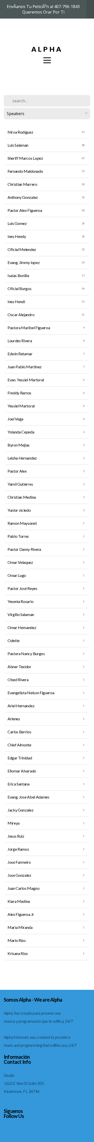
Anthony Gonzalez (23, 197)
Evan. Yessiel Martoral (26, 379)
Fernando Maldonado (25, 171)
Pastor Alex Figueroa (25, 210)
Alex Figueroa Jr (21, 914)
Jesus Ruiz (16, 836)
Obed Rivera (18, 679)
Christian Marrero (22, 184)
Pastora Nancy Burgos (26, 653)
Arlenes (14, 718)
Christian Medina (22, 497)
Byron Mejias (19, 445)
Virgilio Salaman (21, 614)
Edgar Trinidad (20, 757)
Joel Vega (15, 418)
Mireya (14, 823)
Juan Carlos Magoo (24, 888)
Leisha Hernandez (22, 458)
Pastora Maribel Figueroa (29, 327)
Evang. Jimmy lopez (24, 262)
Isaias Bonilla (18, 275)
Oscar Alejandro (21, 314)
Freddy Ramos (19, 392)
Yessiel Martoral (21, 405)
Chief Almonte (19, 744)
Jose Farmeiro (19, 862)
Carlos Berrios (19, 731)
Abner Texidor (19, 666)
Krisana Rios (18, 953)
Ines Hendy (17, 236)
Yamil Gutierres (20, 484)
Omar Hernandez (22, 627)
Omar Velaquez (20, 562)
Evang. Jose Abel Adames (28, 797)
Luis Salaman (18, 145)
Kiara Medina (19, 901)
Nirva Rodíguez (20, 132)
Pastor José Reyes (22, 588)
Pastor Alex (17, 471)
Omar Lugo (17, 575)
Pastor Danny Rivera (24, 549)
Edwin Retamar (20, 353)
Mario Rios (17, 940)
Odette (14, 640)
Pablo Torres (18, 536)
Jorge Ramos (18, 849)
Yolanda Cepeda (21, 431)
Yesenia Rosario (20, 601)
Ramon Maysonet (22, 523)
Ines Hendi (16, 301)
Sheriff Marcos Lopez (25, 158)
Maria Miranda (20, 927)
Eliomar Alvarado (22, 770)
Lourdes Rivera (20, 340)
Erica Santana (19, 783)
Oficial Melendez (22, 249)
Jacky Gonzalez (21, 810)
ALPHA (47, 49)
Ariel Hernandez (21, 705)
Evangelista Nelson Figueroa (31, 692)
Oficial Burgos (20, 288)
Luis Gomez (17, 223)
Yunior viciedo (19, 510)
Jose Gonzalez (19, 875)
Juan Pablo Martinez (25, 366)
